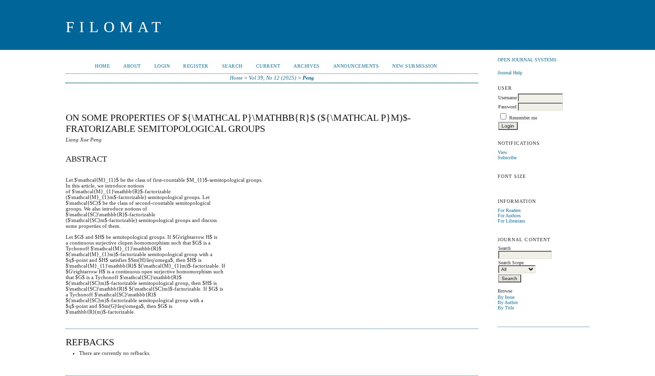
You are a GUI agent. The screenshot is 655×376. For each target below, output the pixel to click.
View (502, 152)
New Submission (414, 66)
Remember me (523, 117)
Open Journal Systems (527, 59)
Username (507, 97)
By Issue (506, 297)
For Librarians (511, 220)
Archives (306, 66)
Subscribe (507, 157)
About (132, 66)
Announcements (356, 66)
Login (162, 66)
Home (102, 66)
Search (232, 66)
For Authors (509, 215)
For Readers (509, 210)
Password (507, 106)
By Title (506, 307)
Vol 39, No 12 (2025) (272, 78)
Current (268, 66)
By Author (508, 302)
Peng (308, 78)
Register (195, 66)
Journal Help (510, 72)
